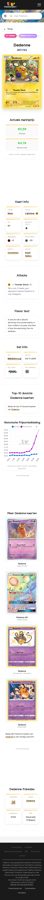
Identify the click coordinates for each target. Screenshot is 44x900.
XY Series (10, 36)
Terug (8, 29)
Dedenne (15, 409)
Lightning (29, 213)
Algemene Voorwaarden (13, 851)
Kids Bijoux (22, 893)
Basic (10, 213)
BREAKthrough (28, 36)
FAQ (26, 851)
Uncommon (13, 252)
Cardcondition (30, 888)
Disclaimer (29, 847)
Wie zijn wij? (35, 851)
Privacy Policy (16, 847)
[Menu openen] (39, 5)
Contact (22, 856)
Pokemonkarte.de (15, 888)
